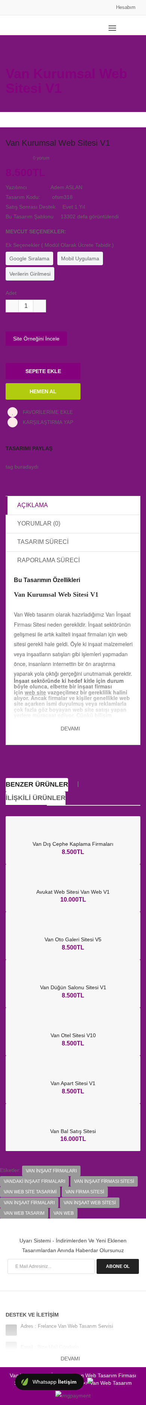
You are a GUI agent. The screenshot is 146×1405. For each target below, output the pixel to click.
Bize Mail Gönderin (58, 1347)
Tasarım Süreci (43, 542)
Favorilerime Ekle (47, 412)
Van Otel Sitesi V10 (73, 1035)
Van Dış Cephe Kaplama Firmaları (73, 844)
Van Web (64, 1213)
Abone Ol (118, 1266)
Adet (11, 293)
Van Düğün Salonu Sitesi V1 (73, 987)
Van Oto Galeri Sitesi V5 (73, 939)
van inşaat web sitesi (90, 1202)
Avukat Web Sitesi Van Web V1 (73, 892)
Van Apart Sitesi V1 (73, 1083)
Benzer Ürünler (37, 784)
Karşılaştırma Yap (47, 422)
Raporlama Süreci (48, 560)
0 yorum (41, 158)
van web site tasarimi (30, 1191)
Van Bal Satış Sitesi (73, 1131)
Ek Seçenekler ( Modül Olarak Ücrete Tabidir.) (60, 245)
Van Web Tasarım (24, 1213)
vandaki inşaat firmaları (34, 1181)
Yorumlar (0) (38, 523)
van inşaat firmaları (51, 1171)
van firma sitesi (85, 1191)
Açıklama (32, 505)
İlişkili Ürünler (36, 798)
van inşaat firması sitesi (104, 1181)
